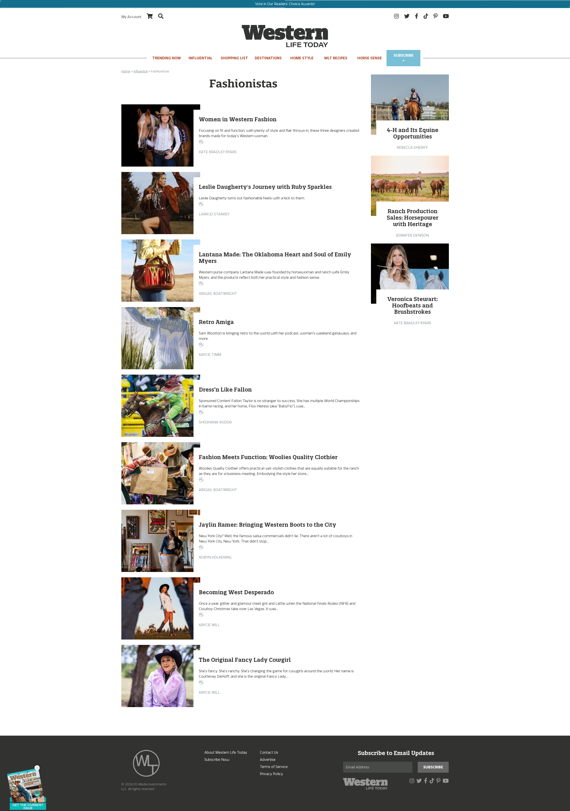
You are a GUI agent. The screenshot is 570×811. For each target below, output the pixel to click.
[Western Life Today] (285, 36)
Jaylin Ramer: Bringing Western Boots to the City (267, 524)
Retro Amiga (216, 322)
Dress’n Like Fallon (225, 389)
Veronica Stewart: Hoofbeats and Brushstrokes (412, 305)
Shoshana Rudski (215, 422)
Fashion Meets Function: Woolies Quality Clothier (268, 457)
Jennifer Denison (412, 235)
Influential (141, 71)
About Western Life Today (225, 752)
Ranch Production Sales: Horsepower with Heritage (412, 217)
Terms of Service (274, 767)
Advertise (267, 759)
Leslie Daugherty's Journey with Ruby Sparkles (265, 187)
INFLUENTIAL (200, 58)
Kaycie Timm (210, 355)
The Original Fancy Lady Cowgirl (245, 659)
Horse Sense (369, 58)
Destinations (268, 58)
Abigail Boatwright (218, 293)
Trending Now (166, 58)
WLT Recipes (335, 58)
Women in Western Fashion (238, 119)
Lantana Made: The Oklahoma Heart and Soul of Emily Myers (275, 257)
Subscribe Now (216, 759)
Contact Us (269, 752)
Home (125, 71)
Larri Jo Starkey (214, 214)
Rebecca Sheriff (412, 147)
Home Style (302, 58)
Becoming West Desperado (236, 592)
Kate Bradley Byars (217, 152)
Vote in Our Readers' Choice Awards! (285, 4)
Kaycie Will (209, 625)
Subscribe (403, 55)
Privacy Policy (271, 774)
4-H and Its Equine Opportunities (412, 133)
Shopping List (234, 58)
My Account (131, 17)
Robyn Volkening (215, 557)
